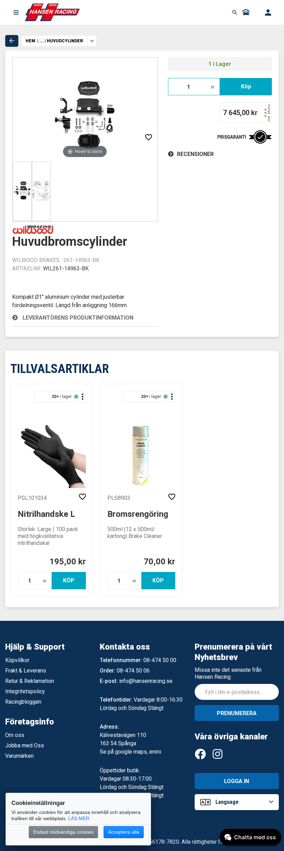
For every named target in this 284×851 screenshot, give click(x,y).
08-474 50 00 (159, 660)
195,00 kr (68, 561)
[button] (15, 12)
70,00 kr (159, 561)
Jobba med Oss (24, 745)
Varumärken (19, 756)
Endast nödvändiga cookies (63, 832)
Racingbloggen (23, 701)
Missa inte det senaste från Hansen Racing (228, 673)
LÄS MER (78, 818)
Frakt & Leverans (25, 670)
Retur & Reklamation (29, 681)
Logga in (236, 781)
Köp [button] (246, 86)
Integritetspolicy (25, 691)
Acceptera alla (123, 832)
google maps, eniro (138, 751)
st (212, 86)
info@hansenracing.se (145, 681)
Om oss (14, 735)
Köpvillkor (17, 660)
